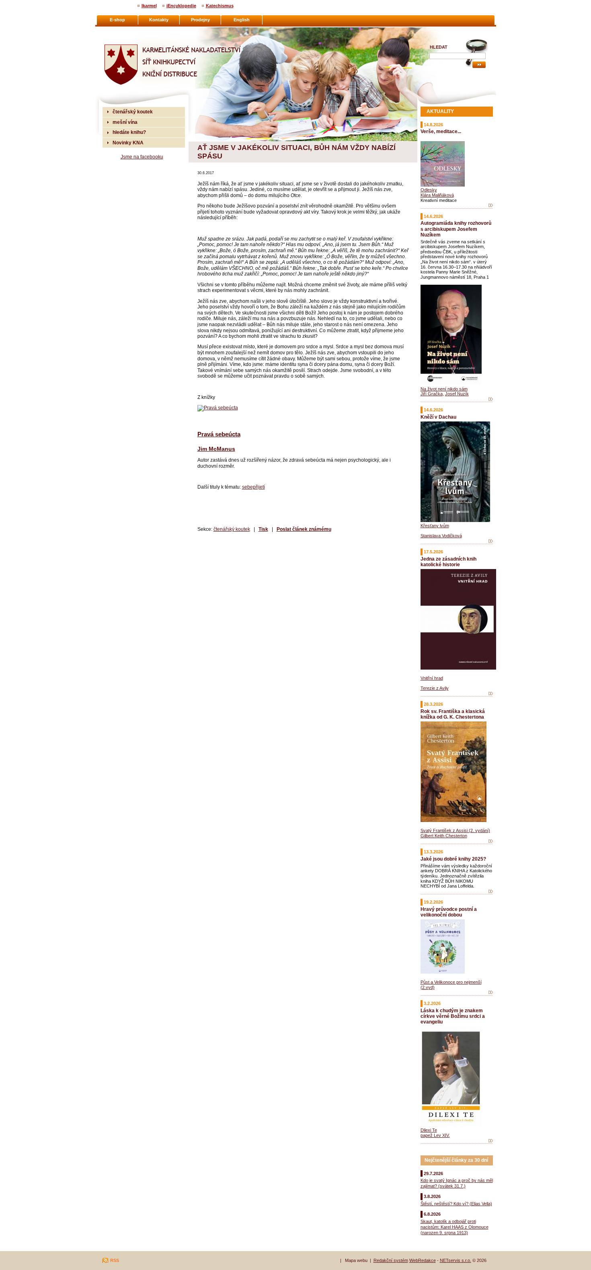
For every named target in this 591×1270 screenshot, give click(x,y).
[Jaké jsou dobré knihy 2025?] (490, 891)
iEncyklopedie (181, 5)
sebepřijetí (253, 486)
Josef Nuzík (457, 393)
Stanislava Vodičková (441, 535)
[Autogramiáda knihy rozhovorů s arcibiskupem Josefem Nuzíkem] (490, 399)
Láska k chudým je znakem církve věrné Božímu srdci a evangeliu (453, 1016)
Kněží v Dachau (438, 416)
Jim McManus (216, 449)
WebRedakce (422, 1260)
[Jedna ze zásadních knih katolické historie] (490, 693)
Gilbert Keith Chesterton (444, 835)
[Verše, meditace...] (490, 205)
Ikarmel (149, 5)
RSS (114, 1260)
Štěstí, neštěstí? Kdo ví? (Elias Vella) (456, 1203)
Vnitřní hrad (432, 678)
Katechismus (220, 5)
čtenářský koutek (231, 529)
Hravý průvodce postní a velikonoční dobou (449, 911)
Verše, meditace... (441, 131)
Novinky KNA (128, 142)
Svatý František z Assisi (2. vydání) (455, 830)
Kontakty (158, 19)
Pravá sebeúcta (218, 434)
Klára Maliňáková (437, 195)
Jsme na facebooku (142, 156)
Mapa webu (356, 1260)
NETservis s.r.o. (455, 1260)
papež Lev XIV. (435, 1135)
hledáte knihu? (129, 132)
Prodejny (200, 19)
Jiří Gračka (432, 393)
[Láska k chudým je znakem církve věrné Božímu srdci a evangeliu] (490, 1140)
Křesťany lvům (435, 525)
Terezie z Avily (435, 688)
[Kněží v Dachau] (490, 541)
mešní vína (125, 122)
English (242, 19)
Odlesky (429, 189)
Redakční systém (390, 1260)
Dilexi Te (429, 1130)
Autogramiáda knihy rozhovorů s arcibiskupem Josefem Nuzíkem (456, 228)
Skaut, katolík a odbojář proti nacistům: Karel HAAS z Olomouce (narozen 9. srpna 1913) (454, 1227)
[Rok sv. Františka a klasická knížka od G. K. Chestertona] (490, 841)
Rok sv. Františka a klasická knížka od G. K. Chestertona (453, 714)
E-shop (117, 19)
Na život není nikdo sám (444, 388)
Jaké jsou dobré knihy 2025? (453, 858)
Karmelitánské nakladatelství (134, 30)
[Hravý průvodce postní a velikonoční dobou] (490, 992)
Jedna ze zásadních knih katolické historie (448, 561)
